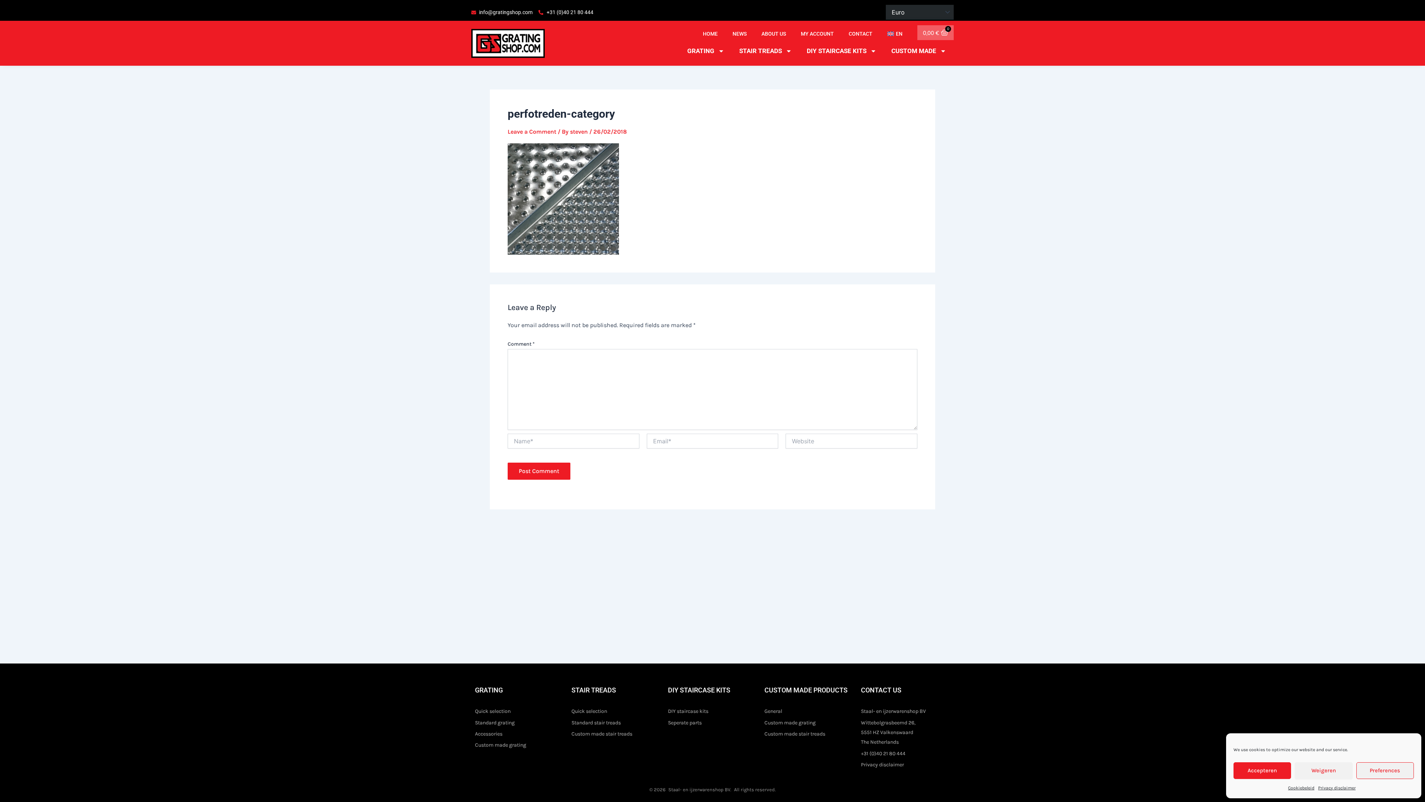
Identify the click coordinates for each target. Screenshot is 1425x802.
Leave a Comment (532, 131)
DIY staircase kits (837, 51)
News (740, 34)
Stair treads (760, 51)
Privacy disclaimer (1337, 787)
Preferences (1385, 770)
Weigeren (1323, 770)
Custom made (913, 51)
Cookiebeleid (1301, 787)
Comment (521, 344)
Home (710, 34)
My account (817, 34)
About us (773, 34)
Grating (700, 51)
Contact (860, 34)
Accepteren (1262, 770)
